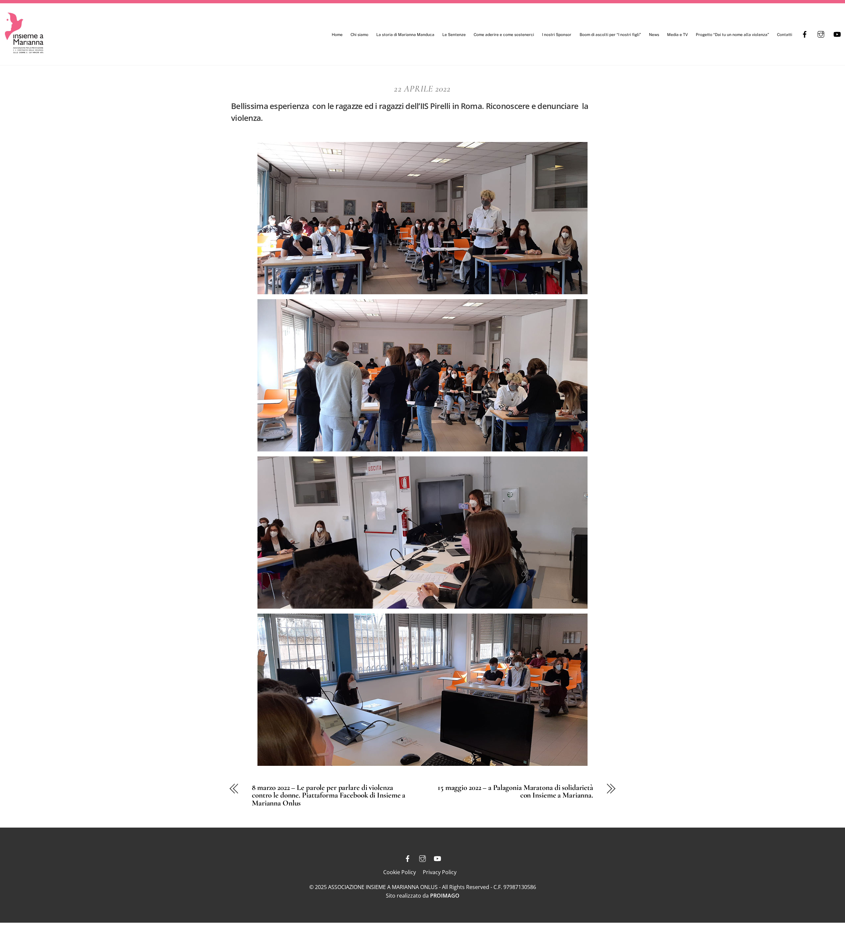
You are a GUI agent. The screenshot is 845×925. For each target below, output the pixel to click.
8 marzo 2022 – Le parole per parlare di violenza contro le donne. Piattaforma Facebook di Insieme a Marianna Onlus (328, 795)
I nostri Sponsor (556, 34)
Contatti (784, 34)
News (654, 34)
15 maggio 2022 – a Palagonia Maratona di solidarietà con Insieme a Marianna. (515, 791)
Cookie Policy (399, 872)
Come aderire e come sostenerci (504, 34)
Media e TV (677, 34)
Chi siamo (359, 34)
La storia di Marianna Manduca (405, 34)
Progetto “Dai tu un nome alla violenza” (732, 34)
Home (337, 34)
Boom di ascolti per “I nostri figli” (610, 34)
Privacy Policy (439, 872)
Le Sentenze (454, 34)
